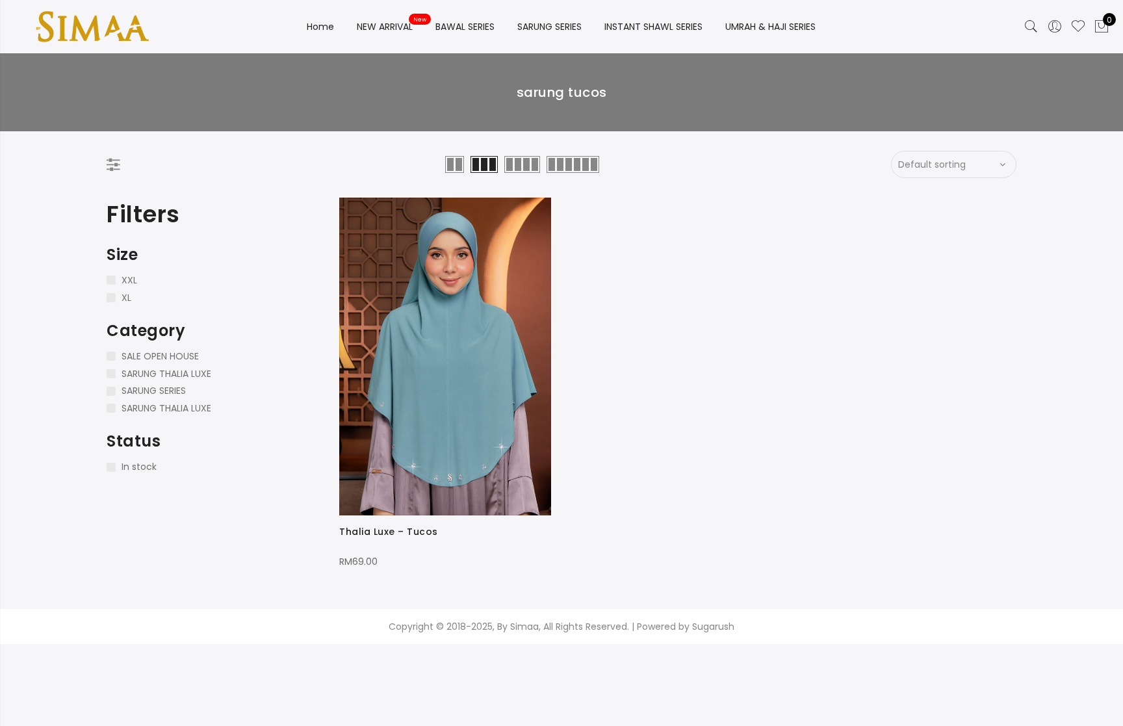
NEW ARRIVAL (385, 26)
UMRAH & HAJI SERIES (770, 26)
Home (320, 26)
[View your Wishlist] (1078, 26)
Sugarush (713, 626)
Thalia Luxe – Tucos (388, 531)
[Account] (1055, 26)
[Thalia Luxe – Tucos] (445, 356)
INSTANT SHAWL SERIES (653, 26)
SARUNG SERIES (549, 26)
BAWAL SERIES (465, 26)
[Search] (1031, 26)
